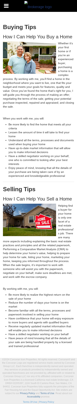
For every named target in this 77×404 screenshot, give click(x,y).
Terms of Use (47, 393)
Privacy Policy (27, 393)
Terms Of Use (30, 402)
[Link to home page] (39, 6)
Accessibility (33, 396)
